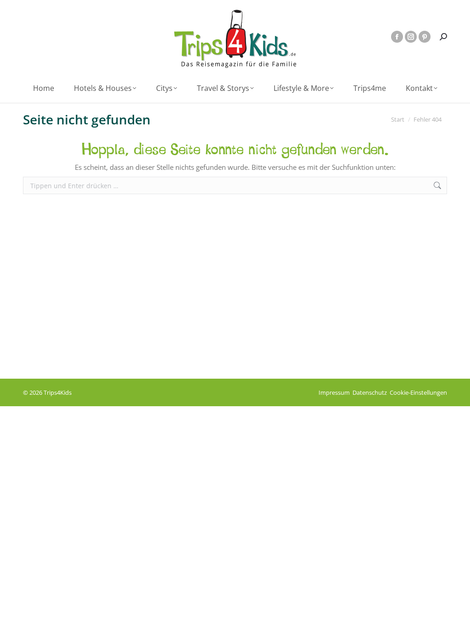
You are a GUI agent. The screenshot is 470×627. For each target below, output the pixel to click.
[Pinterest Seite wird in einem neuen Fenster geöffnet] (425, 37)
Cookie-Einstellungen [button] (418, 392)
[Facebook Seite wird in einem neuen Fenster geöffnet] (397, 37)
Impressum (334, 392)
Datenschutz (369, 392)
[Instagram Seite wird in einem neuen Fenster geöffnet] (411, 37)
